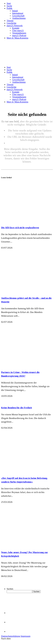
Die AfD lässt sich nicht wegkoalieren (20, 227)
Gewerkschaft (18, 16)
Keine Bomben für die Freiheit (16, 407)
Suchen (10, 589)
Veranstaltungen (19, 33)
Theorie (10, 20)
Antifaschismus (19, 18)
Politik (9, 8)
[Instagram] (11, 631)
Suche (9, 6)
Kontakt (15, 28)
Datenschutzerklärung (10, 636)
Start (9, 3)
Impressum (25, 636)
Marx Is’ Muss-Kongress (17, 38)
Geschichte (11, 23)
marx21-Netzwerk (15, 25)
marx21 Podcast (19, 35)
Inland (15, 11)
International (17, 13)
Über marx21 (18, 30)
